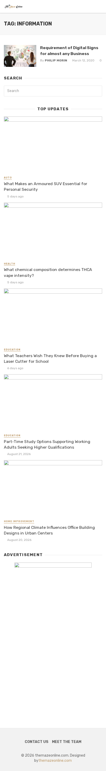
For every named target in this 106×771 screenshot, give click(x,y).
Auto (8, 177)
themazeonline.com (55, 760)
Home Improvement (19, 521)
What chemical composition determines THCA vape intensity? (48, 272)
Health (9, 263)
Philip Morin (56, 60)
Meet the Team (66, 742)
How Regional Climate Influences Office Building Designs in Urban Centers (49, 530)
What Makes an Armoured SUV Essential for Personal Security (45, 186)
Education (12, 349)
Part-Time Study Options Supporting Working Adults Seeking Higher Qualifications (47, 444)
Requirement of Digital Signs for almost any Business (69, 50)
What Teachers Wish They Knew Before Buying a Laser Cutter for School (50, 358)
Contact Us (36, 742)
